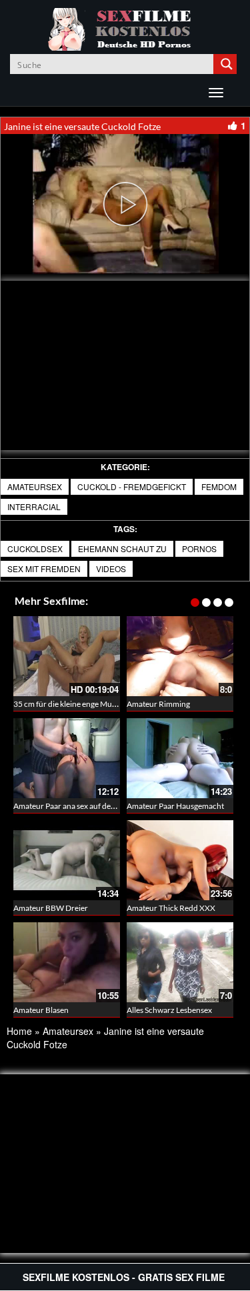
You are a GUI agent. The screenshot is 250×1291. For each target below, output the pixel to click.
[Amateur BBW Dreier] (66, 860)
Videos (111, 568)
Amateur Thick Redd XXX (171, 908)
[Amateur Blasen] (66, 962)
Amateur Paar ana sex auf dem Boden (77, 806)
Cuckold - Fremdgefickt (131, 486)
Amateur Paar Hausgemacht (175, 806)
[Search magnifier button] (227, 64)
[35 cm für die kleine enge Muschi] (66, 656)
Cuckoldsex (35, 548)
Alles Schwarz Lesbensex (169, 1010)
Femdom (219, 486)
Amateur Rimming (158, 704)
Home (19, 1031)
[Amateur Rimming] (180, 656)
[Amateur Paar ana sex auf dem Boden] (66, 758)
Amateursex (34, 486)
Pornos (199, 548)
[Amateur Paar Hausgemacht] (180, 758)
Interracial (34, 506)
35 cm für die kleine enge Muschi (69, 704)
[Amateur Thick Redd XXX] (180, 860)
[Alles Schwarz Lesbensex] (180, 962)
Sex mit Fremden (44, 568)
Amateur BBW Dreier (50, 908)
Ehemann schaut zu (122, 548)
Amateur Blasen (41, 1010)
